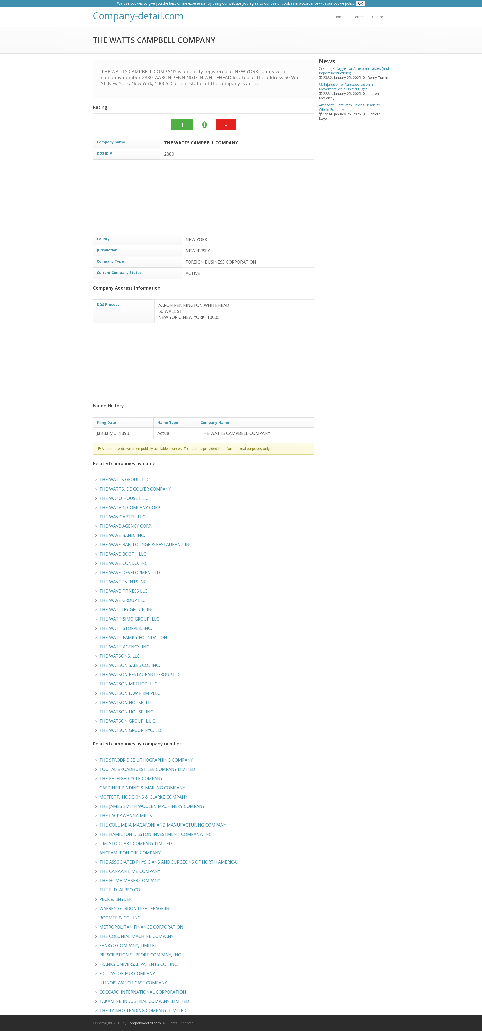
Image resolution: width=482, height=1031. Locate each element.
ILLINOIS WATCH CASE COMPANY (133, 983)
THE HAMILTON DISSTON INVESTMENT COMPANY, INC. (156, 834)
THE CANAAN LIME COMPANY (129, 871)
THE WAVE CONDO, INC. (124, 563)
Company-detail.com (138, 15)
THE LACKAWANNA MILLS (125, 815)
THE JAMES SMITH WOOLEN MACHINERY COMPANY (152, 806)
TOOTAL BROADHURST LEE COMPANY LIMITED (147, 769)
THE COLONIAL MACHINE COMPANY (136, 936)
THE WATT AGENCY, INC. (124, 647)
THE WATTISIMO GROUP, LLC (129, 619)
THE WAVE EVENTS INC (123, 582)
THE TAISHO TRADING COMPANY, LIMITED (142, 1010)
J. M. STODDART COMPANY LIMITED (135, 843)
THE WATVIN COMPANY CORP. (130, 507)
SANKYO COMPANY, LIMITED (128, 945)
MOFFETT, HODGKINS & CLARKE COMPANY (143, 797)
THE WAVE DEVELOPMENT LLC (130, 572)
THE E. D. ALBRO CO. (120, 890)
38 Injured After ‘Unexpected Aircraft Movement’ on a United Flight (348, 86)
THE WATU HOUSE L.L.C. (124, 498)
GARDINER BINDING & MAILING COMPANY (142, 788)
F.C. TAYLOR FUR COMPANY (127, 973)
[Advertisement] (243, 198)
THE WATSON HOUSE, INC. (126, 712)
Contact (378, 16)
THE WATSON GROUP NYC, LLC (131, 730)
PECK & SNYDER (115, 899)
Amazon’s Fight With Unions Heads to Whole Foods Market (349, 107)
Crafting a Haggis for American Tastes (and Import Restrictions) (354, 70)
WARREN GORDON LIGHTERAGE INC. (136, 908)
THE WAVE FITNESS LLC (123, 591)
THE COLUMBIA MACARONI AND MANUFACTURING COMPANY (162, 825)
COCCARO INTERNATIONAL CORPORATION (142, 992)
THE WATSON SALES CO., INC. (129, 665)
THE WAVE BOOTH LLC (122, 554)
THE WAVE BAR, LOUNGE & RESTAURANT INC (145, 544)
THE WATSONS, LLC (119, 656)
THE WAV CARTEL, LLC (122, 517)
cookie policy (343, 3)
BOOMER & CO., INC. (120, 918)
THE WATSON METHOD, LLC (128, 684)
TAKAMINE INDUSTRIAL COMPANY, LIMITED (144, 1001)
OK (360, 3)
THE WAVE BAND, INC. (122, 535)
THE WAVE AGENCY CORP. (125, 526)
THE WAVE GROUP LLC (122, 600)
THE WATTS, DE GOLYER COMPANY (135, 489)
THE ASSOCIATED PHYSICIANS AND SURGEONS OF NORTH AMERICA (168, 862)
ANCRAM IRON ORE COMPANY (130, 853)
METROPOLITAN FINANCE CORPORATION (141, 927)
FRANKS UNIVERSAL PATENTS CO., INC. (138, 964)
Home (339, 16)
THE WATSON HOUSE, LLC (126, 702)
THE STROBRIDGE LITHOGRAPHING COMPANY (146, 760)
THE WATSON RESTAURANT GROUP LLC (139, 674)
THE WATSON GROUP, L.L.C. (127, 721)
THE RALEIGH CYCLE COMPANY (131, 778)
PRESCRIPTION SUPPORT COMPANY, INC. (140, 955)
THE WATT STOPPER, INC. (125, 628)
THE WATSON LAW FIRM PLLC (129, 693)
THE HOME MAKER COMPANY (129, 880)
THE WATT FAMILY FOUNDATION (133, 637)
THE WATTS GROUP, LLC (124, 479)
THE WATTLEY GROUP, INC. (127, 609)
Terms (358, 16)
